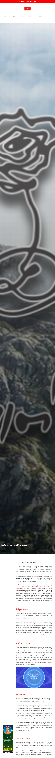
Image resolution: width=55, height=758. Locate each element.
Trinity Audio (28, 562)
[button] (50, 12)
